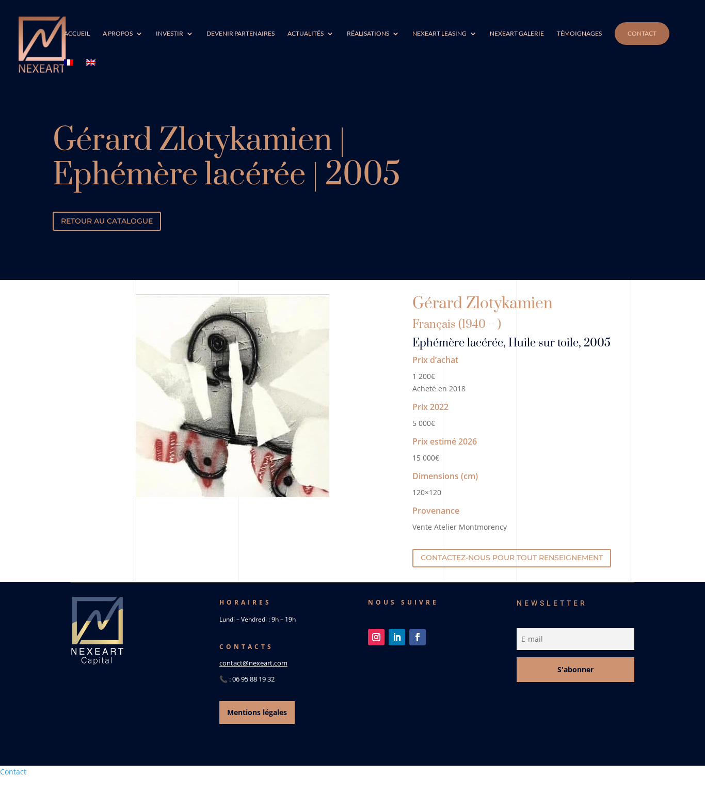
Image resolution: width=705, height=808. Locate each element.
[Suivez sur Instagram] (376, 637)
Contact (642, 33)
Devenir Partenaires (240, 33)
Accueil (77, 33)
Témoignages (579, 33)
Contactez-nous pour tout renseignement (512, 557)
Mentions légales (257, 712)
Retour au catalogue (107, 221)
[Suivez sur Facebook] (417, 637)
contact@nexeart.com (253, 663)
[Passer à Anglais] (90, 74)
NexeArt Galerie (517, 33)
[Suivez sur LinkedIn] (397, 637)
